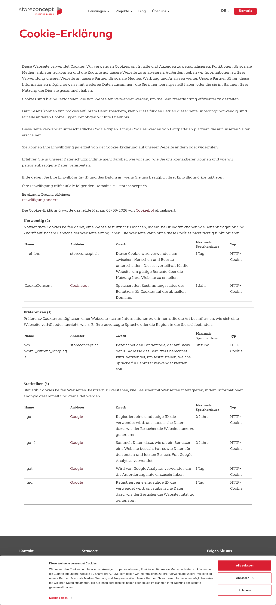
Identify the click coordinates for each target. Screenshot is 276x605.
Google (76, 416)
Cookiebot (145, 210)
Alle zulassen (244, 565)
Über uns (159, 11)
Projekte (122, 11)
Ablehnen (244, 590)
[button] (224, 11)
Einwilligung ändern (40, 200)
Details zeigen (58, 597)
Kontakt (245, 11)
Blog (142, 11)
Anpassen (242, 577)
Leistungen (97, 11)
